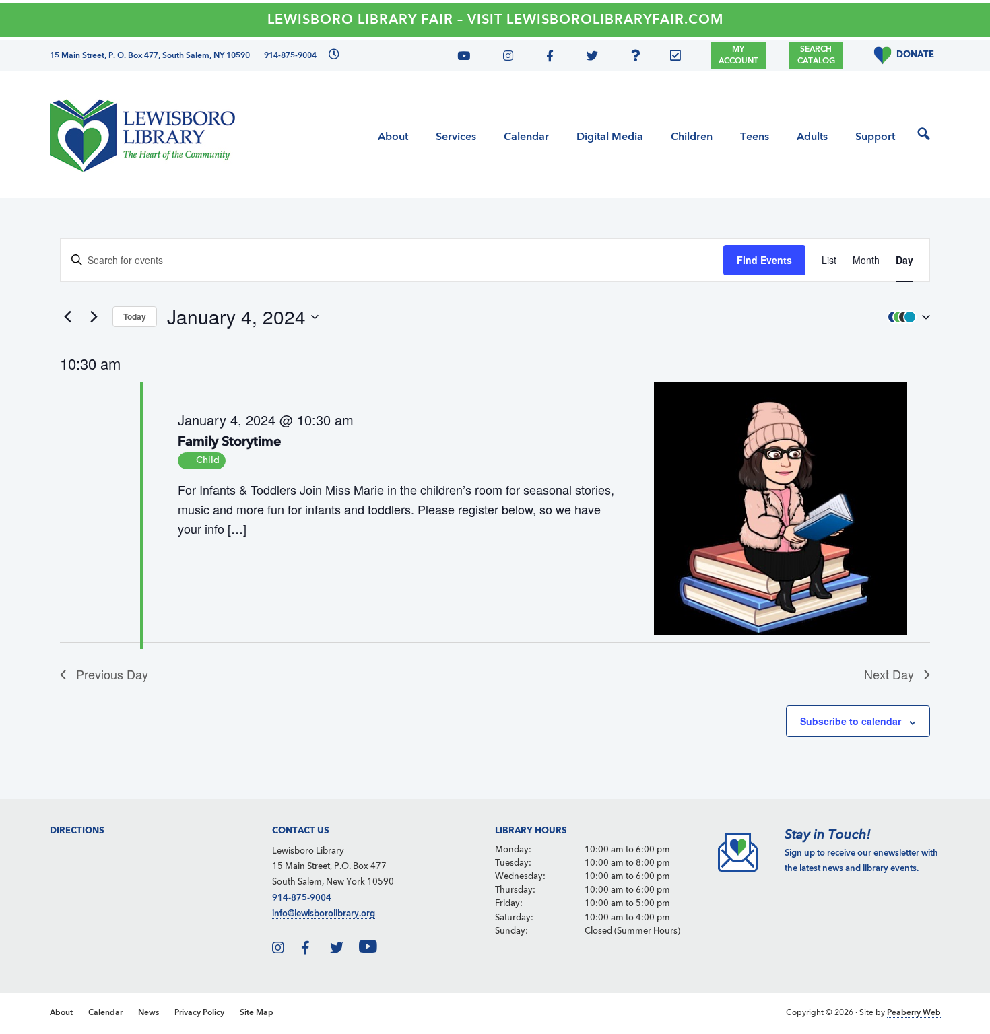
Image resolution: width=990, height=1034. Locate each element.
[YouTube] (468, 58)
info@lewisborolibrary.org (323, 913)
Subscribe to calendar (850, 721)
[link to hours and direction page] (332, 56)
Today (134, 316)
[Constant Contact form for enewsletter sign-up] (679, 58)
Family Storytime (229, 442)
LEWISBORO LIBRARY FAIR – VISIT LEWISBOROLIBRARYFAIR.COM (495, 20)
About (61, 1013)
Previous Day (112, 674)
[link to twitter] (343, 950)
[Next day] (94, 317)
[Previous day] (68, 317)
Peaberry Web (914, 1013)
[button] (906, 316)
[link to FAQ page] (639, 58)
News (148, 1013)
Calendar (105, 1013)
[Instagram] (504, 58)
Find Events (764, 260)
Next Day (889, 674)
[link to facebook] (314, 950)
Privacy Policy (199, 1013)
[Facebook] (547, 58)
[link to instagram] (285, 950)
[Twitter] (588, 58)
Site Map (256, 1013)
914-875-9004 (301, 898)
